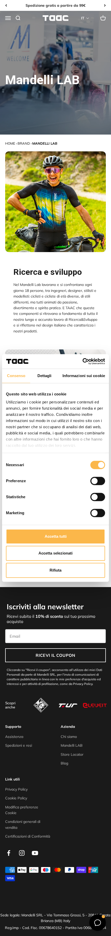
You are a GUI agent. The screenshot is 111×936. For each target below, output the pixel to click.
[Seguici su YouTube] (34, 852)
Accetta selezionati (55, 553)
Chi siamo (69, 736)
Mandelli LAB (72, 745)
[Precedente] (6, 5)
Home (10, 143)
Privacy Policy (16, 789)
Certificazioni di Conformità (27, 836)
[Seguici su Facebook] (8, 852)
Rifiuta (55, 570)
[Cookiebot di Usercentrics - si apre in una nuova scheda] (82, 361)
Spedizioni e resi (18, 745)
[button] (85, 18)
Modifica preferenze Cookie (21, 810)
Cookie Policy (16, 798)
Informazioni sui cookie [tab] (83, 375)
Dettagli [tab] (44, 375)
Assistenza (14, 736)
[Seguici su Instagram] (21, 852)
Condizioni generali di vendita (22, 824)
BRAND (24, 143)
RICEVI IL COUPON (55, 655)
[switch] (97, 481)
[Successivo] (105, 5)
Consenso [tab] (16, 375)
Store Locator (72, 754)
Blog (64, 763)
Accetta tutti (56, 536)
